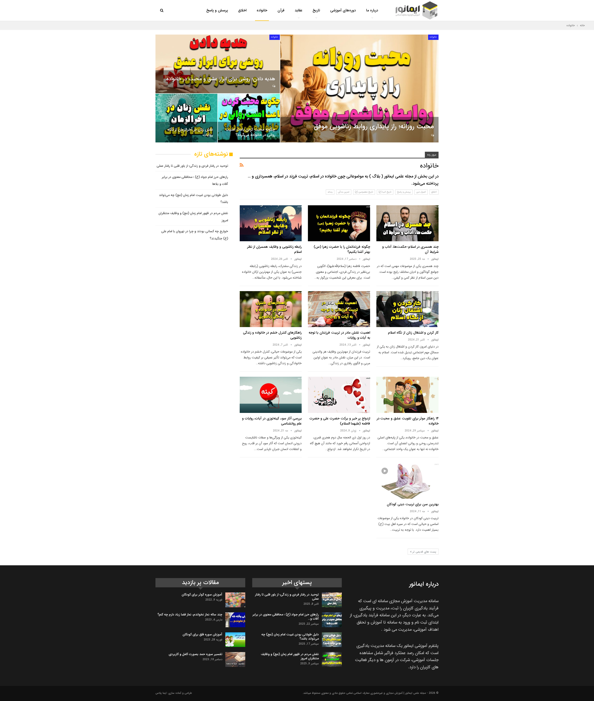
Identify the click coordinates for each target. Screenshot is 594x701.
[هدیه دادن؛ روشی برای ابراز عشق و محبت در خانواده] (217, 63)
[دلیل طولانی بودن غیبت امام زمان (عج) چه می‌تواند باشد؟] (332, 639)
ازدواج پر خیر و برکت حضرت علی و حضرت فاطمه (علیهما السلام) (340, 421)
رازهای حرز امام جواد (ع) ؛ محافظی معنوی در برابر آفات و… (285, 616)
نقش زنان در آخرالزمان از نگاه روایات (190, 132)
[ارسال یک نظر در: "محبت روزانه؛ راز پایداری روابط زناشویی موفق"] (432, 135)
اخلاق (242, 10)
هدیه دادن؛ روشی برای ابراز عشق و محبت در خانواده (220, 79)
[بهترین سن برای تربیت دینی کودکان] (407, 480)
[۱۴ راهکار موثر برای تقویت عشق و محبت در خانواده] (407, 395)
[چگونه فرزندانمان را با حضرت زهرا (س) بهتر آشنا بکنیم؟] (339, 223)
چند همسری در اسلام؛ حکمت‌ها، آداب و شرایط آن (410, 249)
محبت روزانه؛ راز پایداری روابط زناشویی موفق (374, 126)
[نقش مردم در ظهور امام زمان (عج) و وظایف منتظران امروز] (332, 659)
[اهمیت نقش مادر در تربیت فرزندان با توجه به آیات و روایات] (339, 309)
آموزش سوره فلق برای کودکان (202, 634)
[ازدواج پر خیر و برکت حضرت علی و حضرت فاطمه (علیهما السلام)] (339, 395)
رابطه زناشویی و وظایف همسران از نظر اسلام (274, 249)
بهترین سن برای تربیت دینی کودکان (413, 504)
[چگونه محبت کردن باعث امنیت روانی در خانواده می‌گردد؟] (248, 118)
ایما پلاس (161, 693)
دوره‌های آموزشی (343, 10)
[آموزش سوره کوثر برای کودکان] (235, 599)
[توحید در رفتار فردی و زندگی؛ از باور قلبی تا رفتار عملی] (332, 599)
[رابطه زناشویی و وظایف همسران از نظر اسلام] (271, 223)
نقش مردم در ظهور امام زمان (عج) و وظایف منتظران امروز (290, 656)
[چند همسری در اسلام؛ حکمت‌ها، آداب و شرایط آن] (407, 223)
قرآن (281, 10)
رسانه (330, 192)
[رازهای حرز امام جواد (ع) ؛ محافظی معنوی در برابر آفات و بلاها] (332, 619)
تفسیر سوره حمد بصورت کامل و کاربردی (195, 654)
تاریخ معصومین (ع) (364, 192)
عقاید (298, 10)
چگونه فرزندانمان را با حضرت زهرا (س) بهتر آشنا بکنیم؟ (342, 249)
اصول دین (421, 192)
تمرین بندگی (343, 192)
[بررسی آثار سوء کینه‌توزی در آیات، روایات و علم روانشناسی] (271, 395)
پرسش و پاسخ (217, 10)
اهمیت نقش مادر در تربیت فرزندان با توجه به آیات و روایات (339, 335)
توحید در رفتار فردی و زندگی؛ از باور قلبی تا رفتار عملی (192, 165)
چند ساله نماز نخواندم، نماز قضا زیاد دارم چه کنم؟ (190, 614)
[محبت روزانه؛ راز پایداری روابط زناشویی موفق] (359, 88)
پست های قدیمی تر (424, 552)
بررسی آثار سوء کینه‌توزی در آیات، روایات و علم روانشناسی (272, 421)
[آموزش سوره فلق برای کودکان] (235, 639)
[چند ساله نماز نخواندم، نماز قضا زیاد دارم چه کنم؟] (235, 619)
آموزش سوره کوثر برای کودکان (202, 594)
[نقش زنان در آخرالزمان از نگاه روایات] (186, 118)
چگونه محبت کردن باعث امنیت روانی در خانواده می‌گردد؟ (250, 132)
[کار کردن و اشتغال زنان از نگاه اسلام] (407, 309)
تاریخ (316, 10)
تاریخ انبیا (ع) (385, 192)
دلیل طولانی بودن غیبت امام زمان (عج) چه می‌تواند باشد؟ (290, 636)
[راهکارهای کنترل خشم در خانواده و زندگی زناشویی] (271, 309)
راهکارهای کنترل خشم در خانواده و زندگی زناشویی (272, 335)
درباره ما (372, 10)
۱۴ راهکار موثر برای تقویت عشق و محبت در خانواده (408, 421)
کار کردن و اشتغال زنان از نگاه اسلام (413, 332)
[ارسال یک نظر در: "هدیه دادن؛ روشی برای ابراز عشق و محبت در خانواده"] (273, 86)
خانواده (262, 10)
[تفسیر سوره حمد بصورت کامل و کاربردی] (235, 659)
